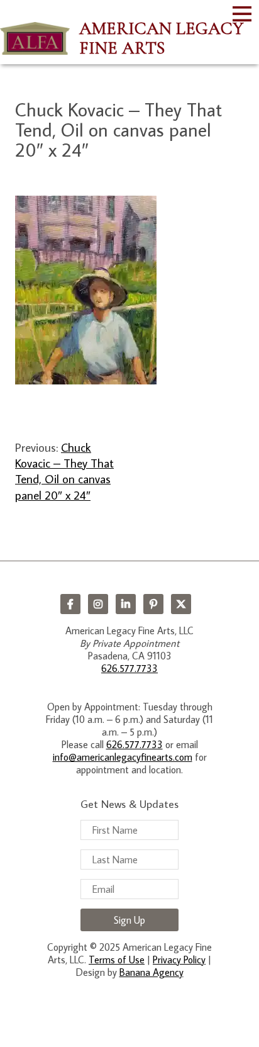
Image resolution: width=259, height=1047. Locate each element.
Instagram (98, 604)
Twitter (181, 604)
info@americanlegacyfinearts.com (122, 757)
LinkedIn (126, 604)
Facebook (70, 604)
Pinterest (153, 604)
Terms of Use (117, 959)
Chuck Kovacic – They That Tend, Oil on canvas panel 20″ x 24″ (64, 471)
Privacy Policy (179, 959)
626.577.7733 (129, 668)
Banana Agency (151, 972)
